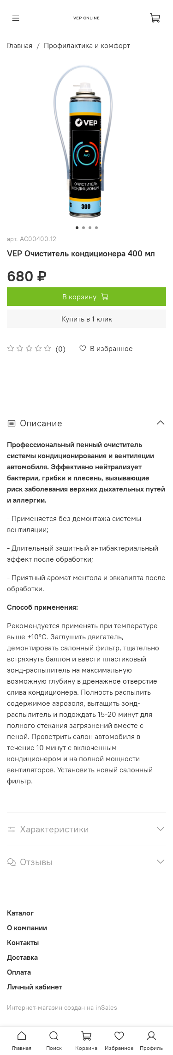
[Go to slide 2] (83, 227)
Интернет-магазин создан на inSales (62, 1007)
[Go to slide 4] (96, 227)
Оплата (19, 971)
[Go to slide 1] (77, 227)
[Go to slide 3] (90, 227)
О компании (27, 927)
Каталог (20, 912)
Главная (19, 45)
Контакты (23, 942)
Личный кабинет (34, 986)
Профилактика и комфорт (87, 45)
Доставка (22, 957)
